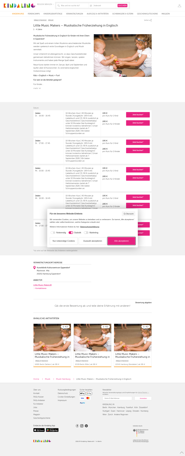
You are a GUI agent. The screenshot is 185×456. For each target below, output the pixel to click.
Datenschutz (63, 393)
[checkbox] (58, 232)
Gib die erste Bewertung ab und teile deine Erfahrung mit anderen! (92, 305)
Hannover (121, 411)
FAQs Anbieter (39, 400)
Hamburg (121, 407)
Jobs (35, 407)
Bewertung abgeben (143, 303)
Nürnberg (144, 411)
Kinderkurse (18, 14)
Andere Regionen (121, 414)
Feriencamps (34, 14)
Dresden (136, 411)
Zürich (110, 414)
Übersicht (130, 214)
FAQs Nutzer (38, 397)
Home (36, 379)
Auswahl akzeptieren (92, 241)
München (112, 407)
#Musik (50, 20)
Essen (113, 411)
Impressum (62, 400)
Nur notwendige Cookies (64, 241)
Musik (47, 379)
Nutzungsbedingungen (67, 390)
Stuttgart (106, 411)
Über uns (37, 390)
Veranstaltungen (74, 14)
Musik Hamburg (63, 379)
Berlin (105, 407)
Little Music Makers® (42, 285)
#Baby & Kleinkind (40, 20)
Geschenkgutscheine (147, 14)
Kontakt (36, 393)
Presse (36, 411)
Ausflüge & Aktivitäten (98, 14)
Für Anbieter (38, 404)
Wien (105, 414)
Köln (136, 407)
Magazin (166, 14)
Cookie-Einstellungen (66, 397)
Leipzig (128, 411)
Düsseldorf (143, 407)
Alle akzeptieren (121, 241)
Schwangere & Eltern (122, 14)
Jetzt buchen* (138, 115)
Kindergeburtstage (53, 14)
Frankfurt (129, 407)
